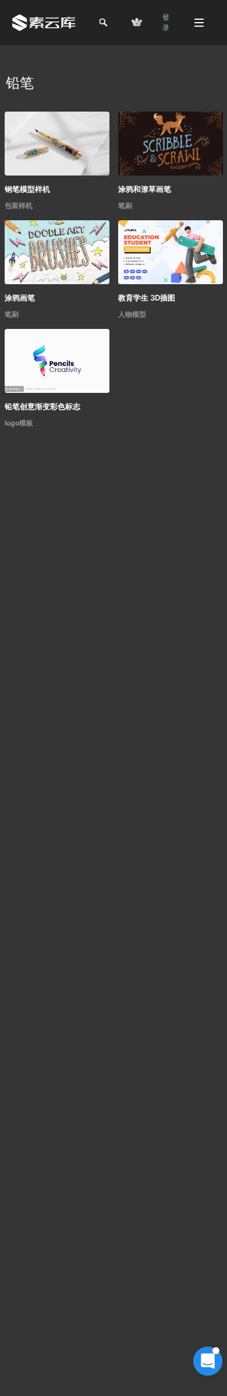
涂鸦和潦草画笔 (144, 189)
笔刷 (125, 205)
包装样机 (19, 205)
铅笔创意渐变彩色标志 (42, 406)
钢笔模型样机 (27, 189)
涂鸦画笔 (20, 297)
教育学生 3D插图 (146, 297)
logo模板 (19, 422)
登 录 (165, 22)
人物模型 (132, 314)
